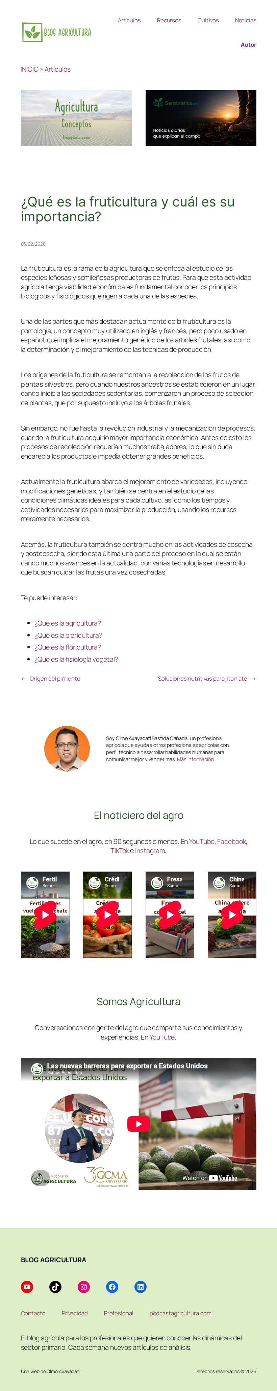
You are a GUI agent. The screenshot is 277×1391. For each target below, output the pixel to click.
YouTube (201, 841)
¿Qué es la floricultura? (67, 647)
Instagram (150, 850)
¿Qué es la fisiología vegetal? (76, 659)
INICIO (30, 69)
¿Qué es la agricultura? (67, 623)
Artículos (58, 69)
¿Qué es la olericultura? (68, 635)
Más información (195, 759)
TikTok (119, 850)
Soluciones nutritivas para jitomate (202, 678)
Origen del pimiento (55, 678)
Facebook (231, 841)
